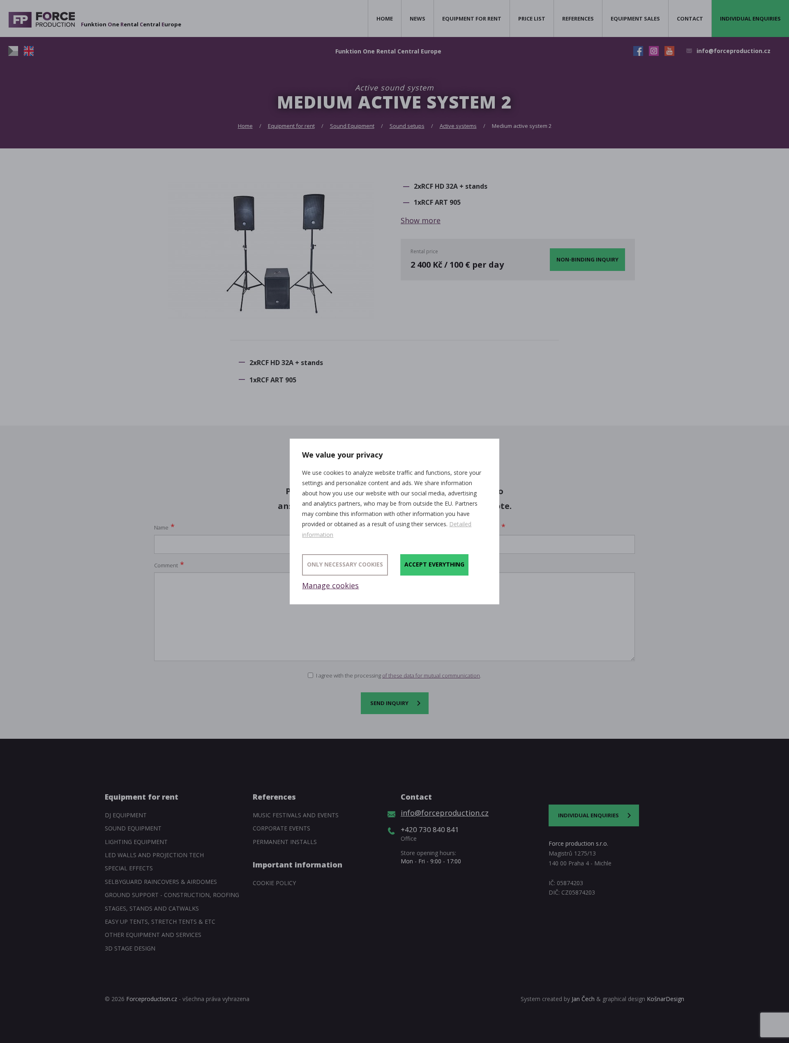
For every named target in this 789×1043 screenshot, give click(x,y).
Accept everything (434, 564)
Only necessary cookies (345, 564)
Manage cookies (330, 585)
